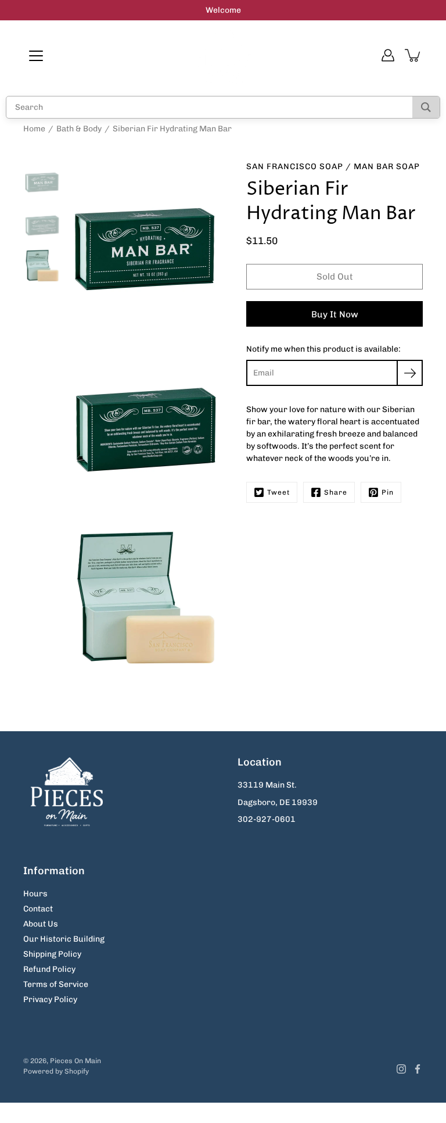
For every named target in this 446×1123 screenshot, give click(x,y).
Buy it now (334, 314)
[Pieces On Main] (223, 55)
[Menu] (36, 56)
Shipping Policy (52, 954)
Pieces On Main (75, 1061)
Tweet (278, 492)
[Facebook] (417, 1069)
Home (34, 129)
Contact (38, 909)
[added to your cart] (413, 55)
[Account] (388, 55)
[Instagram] (401, 1069)
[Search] (426, 107)
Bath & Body (79, 129)
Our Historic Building (64, 939)
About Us (40, 924)
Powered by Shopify (56, 1071)
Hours (35, 894)
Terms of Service (55, 984)
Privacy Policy (50, 999)
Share (335, 492)
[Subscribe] (410, 373)
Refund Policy (49, 969)
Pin (388, 492)
